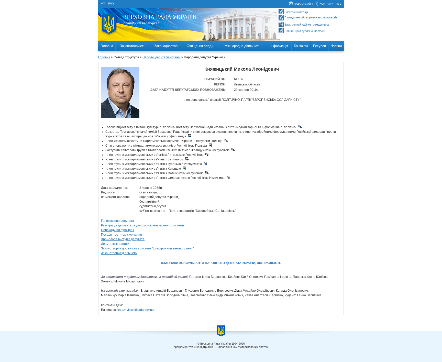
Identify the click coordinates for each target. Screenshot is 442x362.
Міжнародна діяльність (242, 46)
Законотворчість (132, 46)
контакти (326, 3)
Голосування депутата (117, 221)
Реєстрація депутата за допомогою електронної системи (142, 225)
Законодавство (166, 46)
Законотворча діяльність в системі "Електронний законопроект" (147, 248)
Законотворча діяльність (119, 253)
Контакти (301, 46)
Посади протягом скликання (121, 234)
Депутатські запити (115, 244)
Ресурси (319, 46)
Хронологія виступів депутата (123, 239)
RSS (338, 3)
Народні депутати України (161, 57)
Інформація (279, 46)
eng (111, 3)
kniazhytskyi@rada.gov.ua (135, 310)
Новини (336, 46)
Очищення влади (200, 46)
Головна (107, 46)
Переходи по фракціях (117, 230)
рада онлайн (303, 3)
